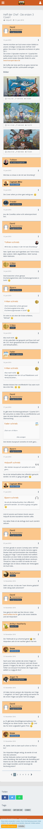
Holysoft (9, 20)
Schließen (21, 826)
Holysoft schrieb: (12, 462)
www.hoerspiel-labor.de (11, 60)
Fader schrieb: (11, 423)
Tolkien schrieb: (12, 242)
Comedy (27, 810)
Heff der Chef (17, 810)
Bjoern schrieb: (11, 497)
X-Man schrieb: (11, 301)
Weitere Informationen (9, 826)
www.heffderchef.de (10, 614)
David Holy (7, 810)
